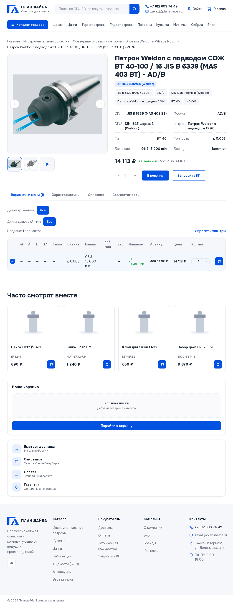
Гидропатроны (121, 25)
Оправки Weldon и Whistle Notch (151, 41)
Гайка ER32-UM (79, 347)
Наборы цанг (63, 556)
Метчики (180, 25)
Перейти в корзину (116, 426)
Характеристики (66, 195)
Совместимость (125, 195)
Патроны (145, 25)
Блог (211, 25)
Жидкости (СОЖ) (66, 564)
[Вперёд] (100, 104)
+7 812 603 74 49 (163, 6)
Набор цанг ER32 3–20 (196, 347)
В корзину (155, 175)
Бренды (150, 543)
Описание (96, 195)
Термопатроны (93, 25)
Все (43, 210)
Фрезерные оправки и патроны (97, 41)
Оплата (104, 535)
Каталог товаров (30, 25)
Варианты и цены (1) (27, 195)
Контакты (151, 551)
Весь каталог (63, 579)
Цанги (72, 25)
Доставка (106, 528)
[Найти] (134, 9)
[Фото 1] (14, 164)
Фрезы (58, 25)
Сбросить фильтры (210, 231)
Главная (13, 41)
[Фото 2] (31, 164)
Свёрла (197, 25)
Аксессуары (62, 572)
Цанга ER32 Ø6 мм (26, 347)
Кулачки (162, 25)
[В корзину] (219, 261)
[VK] (11, 563)
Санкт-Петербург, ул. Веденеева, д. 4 (210, 545)
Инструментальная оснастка (46, 41)
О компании (153, 528)
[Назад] (14, 104)
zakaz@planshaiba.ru (166, 11)
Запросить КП (188, 175)
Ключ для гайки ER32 (139, 347)
